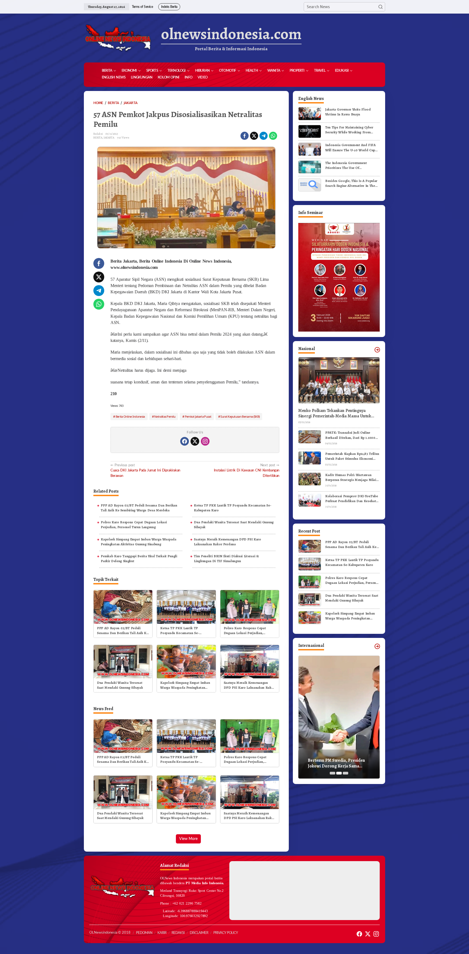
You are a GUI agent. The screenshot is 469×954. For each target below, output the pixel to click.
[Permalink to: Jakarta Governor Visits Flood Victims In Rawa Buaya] (309, 113)
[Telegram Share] (263, 136)
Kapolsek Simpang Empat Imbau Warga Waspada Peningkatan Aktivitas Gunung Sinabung (138, 541)
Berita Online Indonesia (130, 416)
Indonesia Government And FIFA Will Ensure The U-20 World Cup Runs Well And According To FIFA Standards (351, 147)
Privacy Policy (225, 933)
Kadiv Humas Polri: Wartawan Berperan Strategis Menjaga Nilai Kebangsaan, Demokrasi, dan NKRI (352, 477)
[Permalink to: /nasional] (377, 350)
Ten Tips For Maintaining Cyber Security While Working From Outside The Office (349, 130)
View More (188, 839)
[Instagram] (205, 441)
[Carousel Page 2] (339, 773)
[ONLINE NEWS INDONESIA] (118, 38)
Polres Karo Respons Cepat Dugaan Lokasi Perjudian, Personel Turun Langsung (134, 524)
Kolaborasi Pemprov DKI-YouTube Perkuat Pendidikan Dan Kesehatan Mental (352, 498)
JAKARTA (109, 138)
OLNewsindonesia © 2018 (110, 932)
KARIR (161, 933)
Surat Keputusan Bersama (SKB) (239, 416)
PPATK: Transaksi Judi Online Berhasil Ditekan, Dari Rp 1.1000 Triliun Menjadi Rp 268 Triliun (350, 435)
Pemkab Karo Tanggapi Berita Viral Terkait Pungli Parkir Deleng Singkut (139, 558)
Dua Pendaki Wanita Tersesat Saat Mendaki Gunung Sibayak (234, 524)
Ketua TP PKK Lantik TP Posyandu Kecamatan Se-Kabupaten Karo (232, 507)
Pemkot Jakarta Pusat (198, 416)
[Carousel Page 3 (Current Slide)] (345, 773)
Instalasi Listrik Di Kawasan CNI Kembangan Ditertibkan (246, 470)
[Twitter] (195, 441)
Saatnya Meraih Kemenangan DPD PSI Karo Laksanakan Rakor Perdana (227, 541)
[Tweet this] (254, 136)
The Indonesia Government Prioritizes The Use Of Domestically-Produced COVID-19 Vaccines (351, 165)
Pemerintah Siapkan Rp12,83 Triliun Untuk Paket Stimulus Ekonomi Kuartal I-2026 (352, 456)
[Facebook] (184, 441)
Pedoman (144, 933)
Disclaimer (199, 933)
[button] (380, 6)
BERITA (97, 138)
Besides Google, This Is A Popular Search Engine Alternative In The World (351, 183)
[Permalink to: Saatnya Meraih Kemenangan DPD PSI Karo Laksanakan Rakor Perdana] (249, 661)
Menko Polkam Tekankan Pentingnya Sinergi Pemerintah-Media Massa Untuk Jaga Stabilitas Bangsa (334, 413)
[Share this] (244, 136)
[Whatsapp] (273, 136)
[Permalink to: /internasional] (377, 646)
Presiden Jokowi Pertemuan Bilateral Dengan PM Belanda (335, 763)
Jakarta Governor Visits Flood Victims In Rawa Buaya (348, 112)
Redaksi (178, 933)
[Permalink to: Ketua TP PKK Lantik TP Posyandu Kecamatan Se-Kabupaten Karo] (186, 606)
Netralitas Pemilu (164, 416)
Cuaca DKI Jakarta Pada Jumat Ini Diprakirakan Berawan (145, 470)
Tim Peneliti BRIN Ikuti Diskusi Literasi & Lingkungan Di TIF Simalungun (226, 558)
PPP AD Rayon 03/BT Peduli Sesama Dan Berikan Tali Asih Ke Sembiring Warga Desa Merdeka (139, 507)
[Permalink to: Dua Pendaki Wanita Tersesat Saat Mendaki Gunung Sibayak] (123, 661)
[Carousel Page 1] (332, 773)
